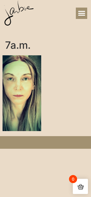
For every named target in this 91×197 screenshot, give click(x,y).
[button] (81, 13)
